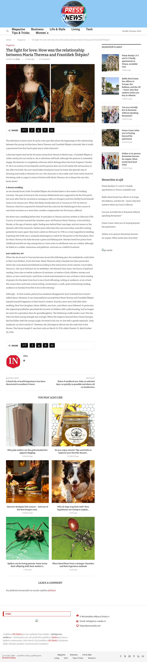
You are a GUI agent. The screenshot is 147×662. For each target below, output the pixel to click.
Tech (89, 29)
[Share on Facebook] (32, 130)
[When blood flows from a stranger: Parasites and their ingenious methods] (73, 538)
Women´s (42, 33)
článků (54, 637)
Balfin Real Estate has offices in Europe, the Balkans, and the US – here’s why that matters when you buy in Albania (131, 87)
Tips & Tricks (21, 33)
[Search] (7, 31)
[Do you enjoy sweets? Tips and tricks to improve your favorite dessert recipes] (73, 424)
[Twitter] (125, 656)
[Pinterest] (134, 656)
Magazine (18, 29)
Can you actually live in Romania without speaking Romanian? (130, 111)
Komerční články (9, 658)
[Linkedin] (138, 656)
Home (8, 40)
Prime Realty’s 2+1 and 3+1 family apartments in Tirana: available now (130, 61)
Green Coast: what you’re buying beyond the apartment (130, 134)
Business (37, 29)
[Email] (143, 656)
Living (75, 29)
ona (18, 59)
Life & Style (57, 29)
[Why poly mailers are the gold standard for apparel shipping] (27, 424)
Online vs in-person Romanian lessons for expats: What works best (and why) (131, 159)
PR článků (17, 634)
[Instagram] (129, 656)
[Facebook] (121, 656)
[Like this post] (25, 130)
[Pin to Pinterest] (45, 130)
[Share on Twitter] (38, 130)
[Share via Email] (51, 130)
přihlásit (52, 590)
